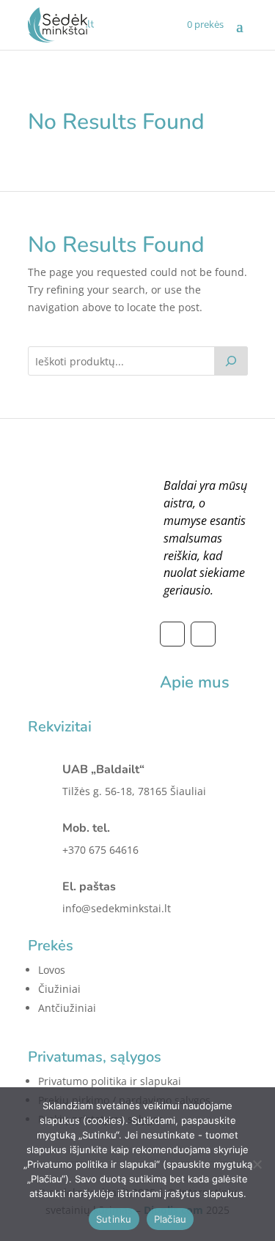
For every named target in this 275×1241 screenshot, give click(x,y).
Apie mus (195, 682)
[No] (256, 1164)
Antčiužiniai (67, 1008)
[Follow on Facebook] (172, 634)
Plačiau (170, 1219)
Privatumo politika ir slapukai (109, 1081)
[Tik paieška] (231, 361)
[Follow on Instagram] (203, 634)
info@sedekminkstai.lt (116, 908)
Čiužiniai (59, 989)
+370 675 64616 (100, 850)
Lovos (51, 970)
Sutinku (114, 1219)
